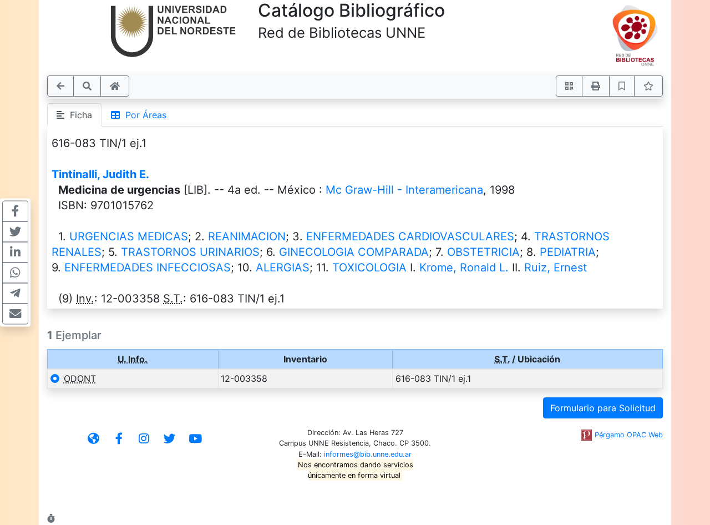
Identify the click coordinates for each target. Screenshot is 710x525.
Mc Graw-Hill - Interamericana (404, 189)
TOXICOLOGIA (369, 267)
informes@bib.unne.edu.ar (368, 454)
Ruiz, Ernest (555, 267)
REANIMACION (247, 236)
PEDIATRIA (568, 252)
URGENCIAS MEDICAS (128, 236)
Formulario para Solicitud (603, 407)
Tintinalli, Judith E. (100, 174)
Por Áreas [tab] (143, 114)
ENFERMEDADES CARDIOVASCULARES (410, 236)
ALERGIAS (283, 267)
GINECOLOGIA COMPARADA (354, 252)
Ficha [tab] (78, 114)
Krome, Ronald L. (464, 267)
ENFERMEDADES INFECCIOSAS (147, 267)
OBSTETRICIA (483, 252)
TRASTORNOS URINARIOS (190, 252)
